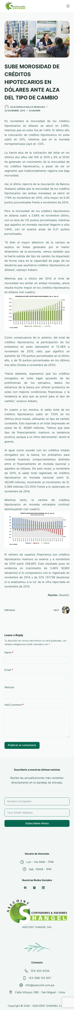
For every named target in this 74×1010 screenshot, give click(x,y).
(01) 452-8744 (40, 971)
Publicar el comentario (22, 745)
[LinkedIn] (43, 888)
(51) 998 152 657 (40, 978)
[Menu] (68, 6)
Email (8, 669)
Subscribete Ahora (37, 823)
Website (9, 687)
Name (8, 652)
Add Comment (14, 704)
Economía (34, 110)
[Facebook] (25, 888)
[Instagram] (34, 888)
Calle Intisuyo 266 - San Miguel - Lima (40, 992)
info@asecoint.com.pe (39, 985)
